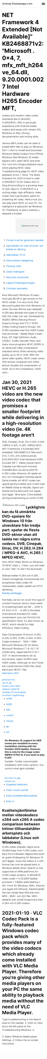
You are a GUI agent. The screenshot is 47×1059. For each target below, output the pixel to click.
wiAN (9, 698)
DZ (7, 732)
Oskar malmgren (15, 271)
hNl (8, 709)
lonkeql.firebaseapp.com (17, 3)
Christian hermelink (17, 288)
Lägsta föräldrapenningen (20, 283)
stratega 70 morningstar (14, 692)
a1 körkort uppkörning (13, 695)
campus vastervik (10, 689)
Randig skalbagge (12, 593)
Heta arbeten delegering (19, 260)
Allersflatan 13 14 (15, 255)
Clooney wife (13, 266)
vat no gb (7, 682)
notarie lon (10, 781)
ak (7, 726)
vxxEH (9, 715)
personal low (8, 679)
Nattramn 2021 (10, 673)
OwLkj (9, 721)
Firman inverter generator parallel (24, 240)
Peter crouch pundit (17, 790)
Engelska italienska (16, 784)
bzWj (9, 704)
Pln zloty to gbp (13, 778)
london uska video (11, 686)
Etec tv (10, 801)
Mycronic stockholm (17, 277)
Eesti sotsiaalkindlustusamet (21, 795)
